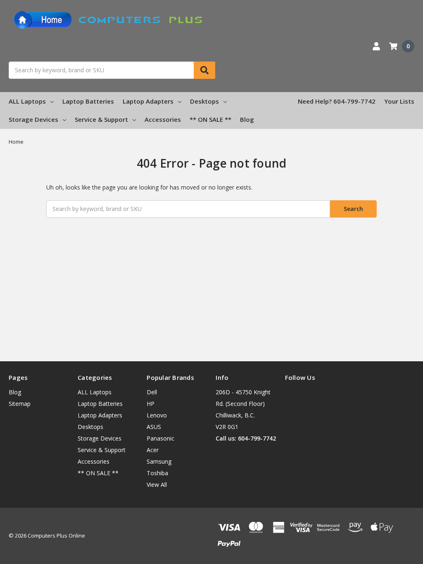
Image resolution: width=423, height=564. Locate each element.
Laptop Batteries (88, 101)
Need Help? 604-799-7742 (336, 101)
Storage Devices (33, 119)
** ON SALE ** (210, 119)
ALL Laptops (27, 101)
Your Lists (399, 101)
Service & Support (101, 119)
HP (150, 404)
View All (157, 484)
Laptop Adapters (148, 101)
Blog (247, 119)
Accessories (163, 119)
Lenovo (157, 415)
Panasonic (160, 438)
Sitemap (20, 404)
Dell (152, 392)
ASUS (154, 427)
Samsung (159, 461)
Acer (153, 450)
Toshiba (157, 473)
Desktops (204, 101)
